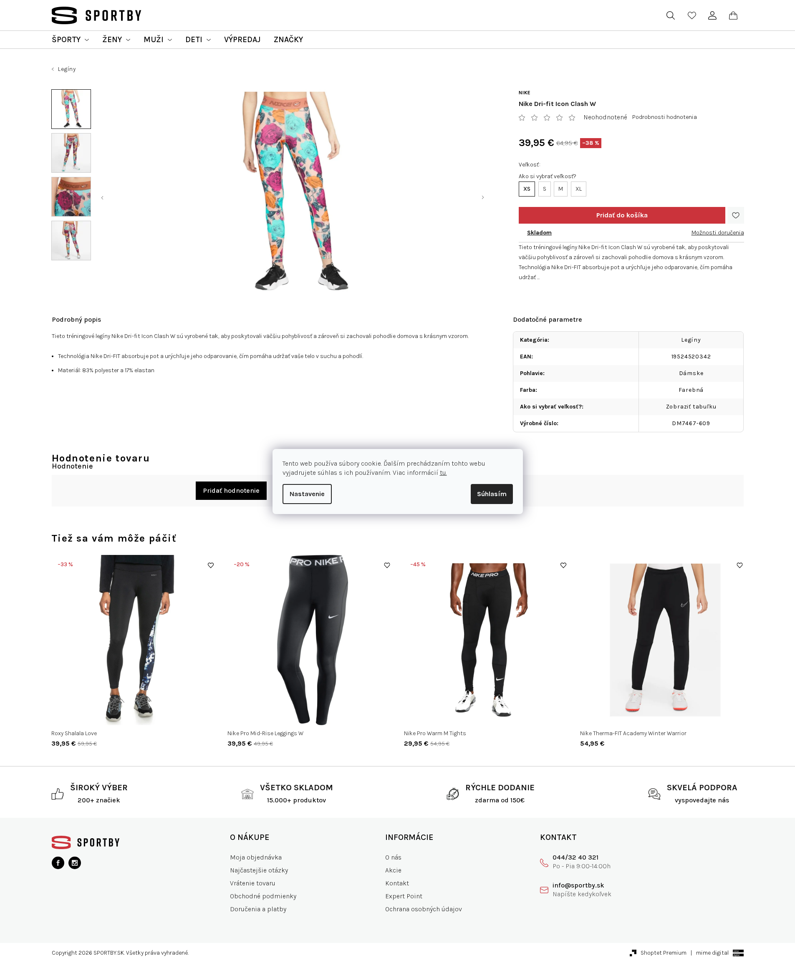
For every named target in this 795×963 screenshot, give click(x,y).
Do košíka (622, 215)
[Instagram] (74, 863)
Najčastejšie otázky (259, 870)
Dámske (691, 373)
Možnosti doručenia (718, 232)
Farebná (691, 389)
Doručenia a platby (258, 909)
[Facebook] (58, 863)
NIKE (525, 93)
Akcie (393, 870)
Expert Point (403, 896)
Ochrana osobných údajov (423, 909)
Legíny (691, 339)
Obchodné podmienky (263, 896)
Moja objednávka (256, 857)
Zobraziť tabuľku (691, 406)
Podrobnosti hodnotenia (664, 117)
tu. (443, 472)
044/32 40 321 (575, 857)
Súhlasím (492, 494)
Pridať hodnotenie (231, 490)
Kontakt (397, 883)
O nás (393, 857)
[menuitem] (70, 39)
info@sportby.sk (578, 885)
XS (526, 188)
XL (578, 188)
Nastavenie (307, 494)
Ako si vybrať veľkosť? (547, 176)
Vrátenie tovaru (252, 883)
